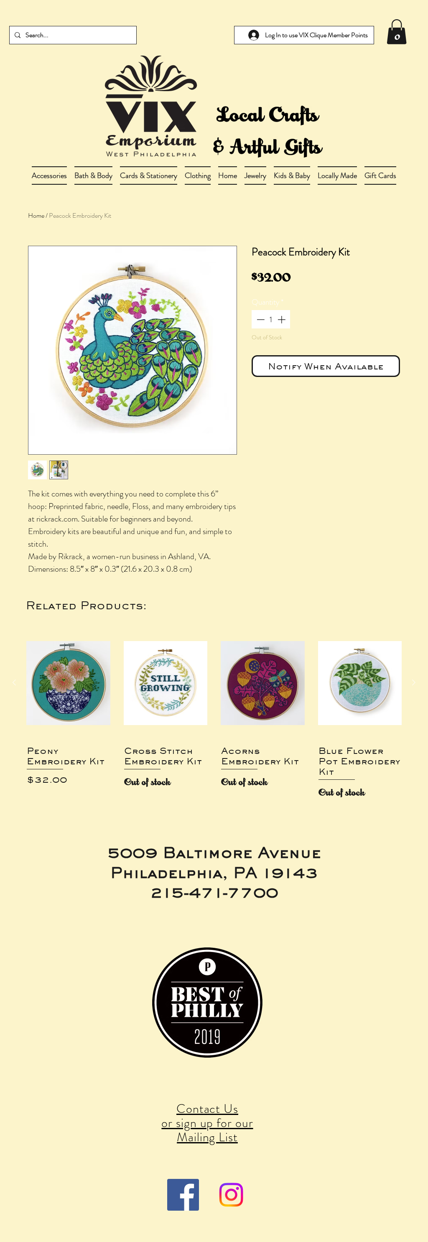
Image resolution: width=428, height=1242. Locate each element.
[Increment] (282, 319)
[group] (214, 715)
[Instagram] (231, 1195)
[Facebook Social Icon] (183, 1195)
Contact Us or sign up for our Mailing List (207, 1122)
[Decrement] (260, 319)
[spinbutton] (271, 319)
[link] (396, 31)
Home (36, 215)
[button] (93, 175)
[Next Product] (414, 682)
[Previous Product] (14, 682)
